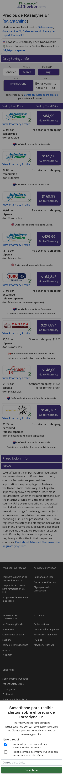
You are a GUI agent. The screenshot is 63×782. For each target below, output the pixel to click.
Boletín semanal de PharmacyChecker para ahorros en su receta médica (35, 753)
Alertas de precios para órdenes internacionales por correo (30, 746)
